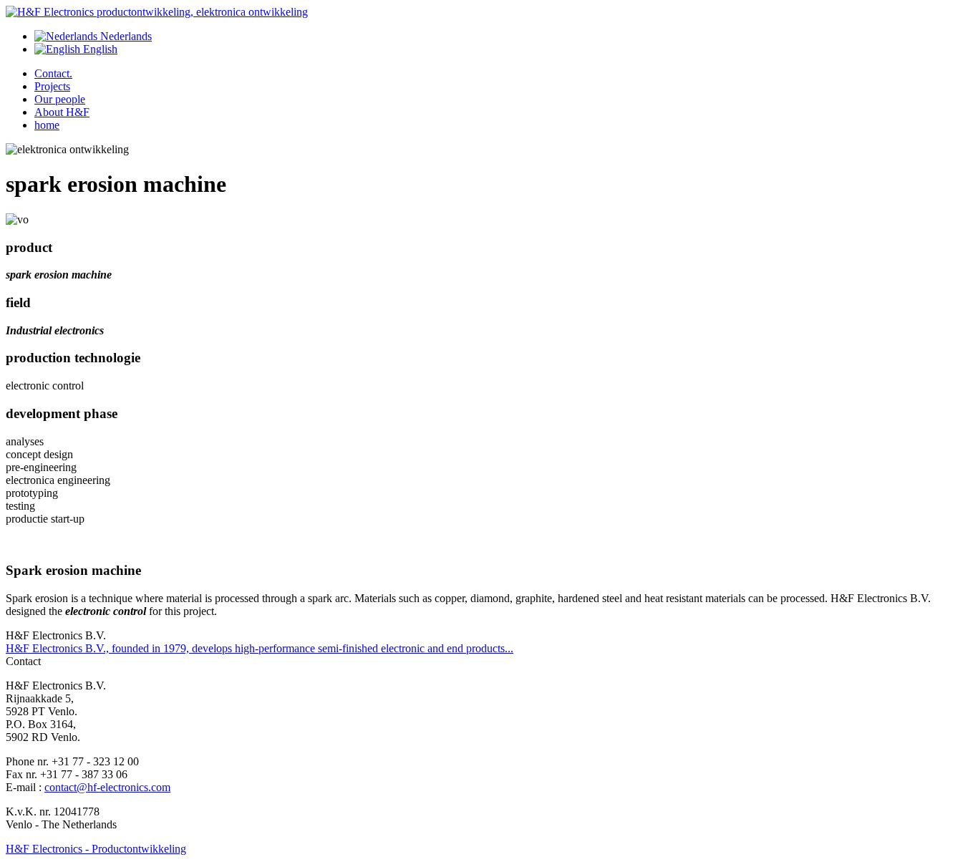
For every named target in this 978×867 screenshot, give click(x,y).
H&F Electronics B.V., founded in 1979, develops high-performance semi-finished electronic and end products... (259, 648)
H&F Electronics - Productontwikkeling (96, 849)
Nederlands (124, 36)
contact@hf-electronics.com (107, 787)
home (46, 125)
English (98, 49)
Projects (52, 86)
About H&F (61, 112)
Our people (59, 99)
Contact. (53, 73)
